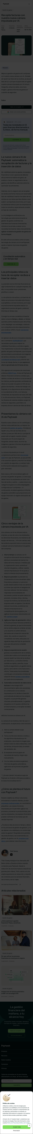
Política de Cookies (25, 1123)
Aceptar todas (17, 1127)
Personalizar (16, 1130)
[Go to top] (29, 1125)
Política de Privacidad (12, 1123)
